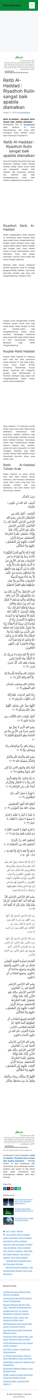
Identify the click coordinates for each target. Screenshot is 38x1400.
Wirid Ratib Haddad (19, 1258)
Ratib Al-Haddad (15, 1251)
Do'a (8, 1231)
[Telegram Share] (15, 1188)
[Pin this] (12, 1188)
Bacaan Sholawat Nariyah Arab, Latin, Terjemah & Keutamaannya (24, 1201)
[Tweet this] (8, 1188)
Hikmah (19, 1231)
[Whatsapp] (19, 1188)
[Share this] (4, 1188)
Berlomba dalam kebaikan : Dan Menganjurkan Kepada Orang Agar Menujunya (18, 1270)
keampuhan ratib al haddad (15, 1241)
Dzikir (13, 1231)
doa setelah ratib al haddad (18, 1235)
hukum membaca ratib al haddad (17, 1238)
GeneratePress (19, 1396)
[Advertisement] (19, 32)
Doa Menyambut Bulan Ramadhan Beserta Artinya (24, 1210)
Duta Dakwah (12, 5)
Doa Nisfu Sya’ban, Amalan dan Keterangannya (24, 1219)
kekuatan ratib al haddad (14, 1244)
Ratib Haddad (13, 1254)
